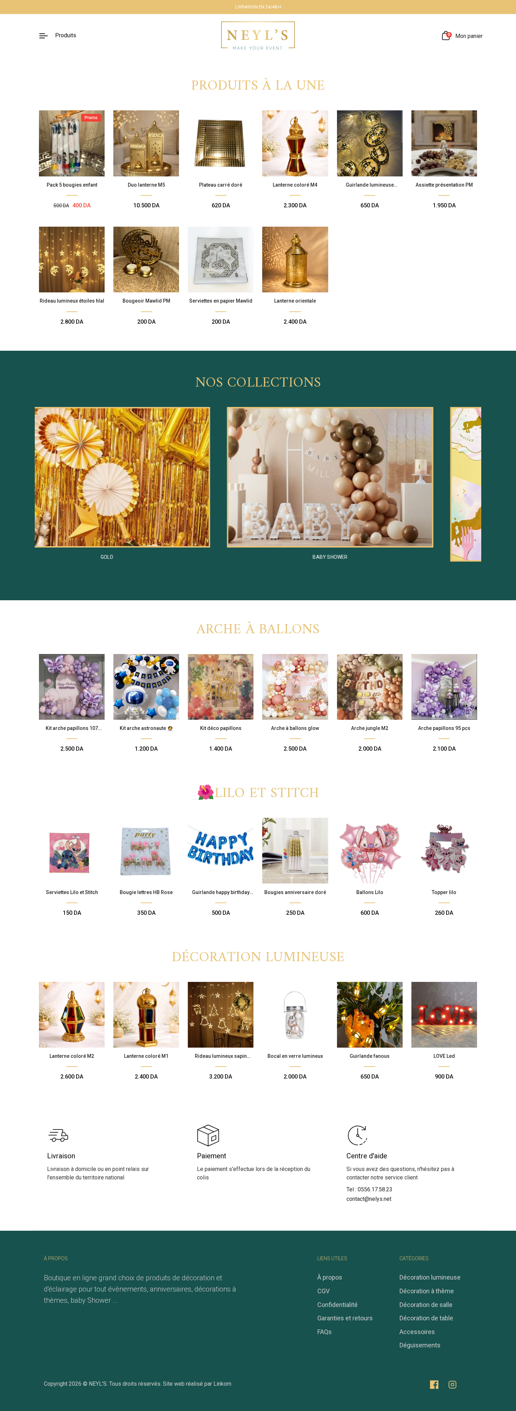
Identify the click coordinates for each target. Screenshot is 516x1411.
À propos (329, 1277)
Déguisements (420, 1345)
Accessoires (417, 1331)
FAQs (324, 1331)
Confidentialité (337, 1304)
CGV (323, 1291)
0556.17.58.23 (375, 1189)
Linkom (222, 1383)
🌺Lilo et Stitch (258, 794)
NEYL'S (98, 1383)
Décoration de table (426, 1318)
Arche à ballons (258, 630)
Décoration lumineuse (258, 958)
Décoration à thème (426, 1291)
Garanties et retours (345, 1318)
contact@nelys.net (368, 1199)
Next (464, 491)
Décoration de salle (425, 1304)
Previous (52, 491)
